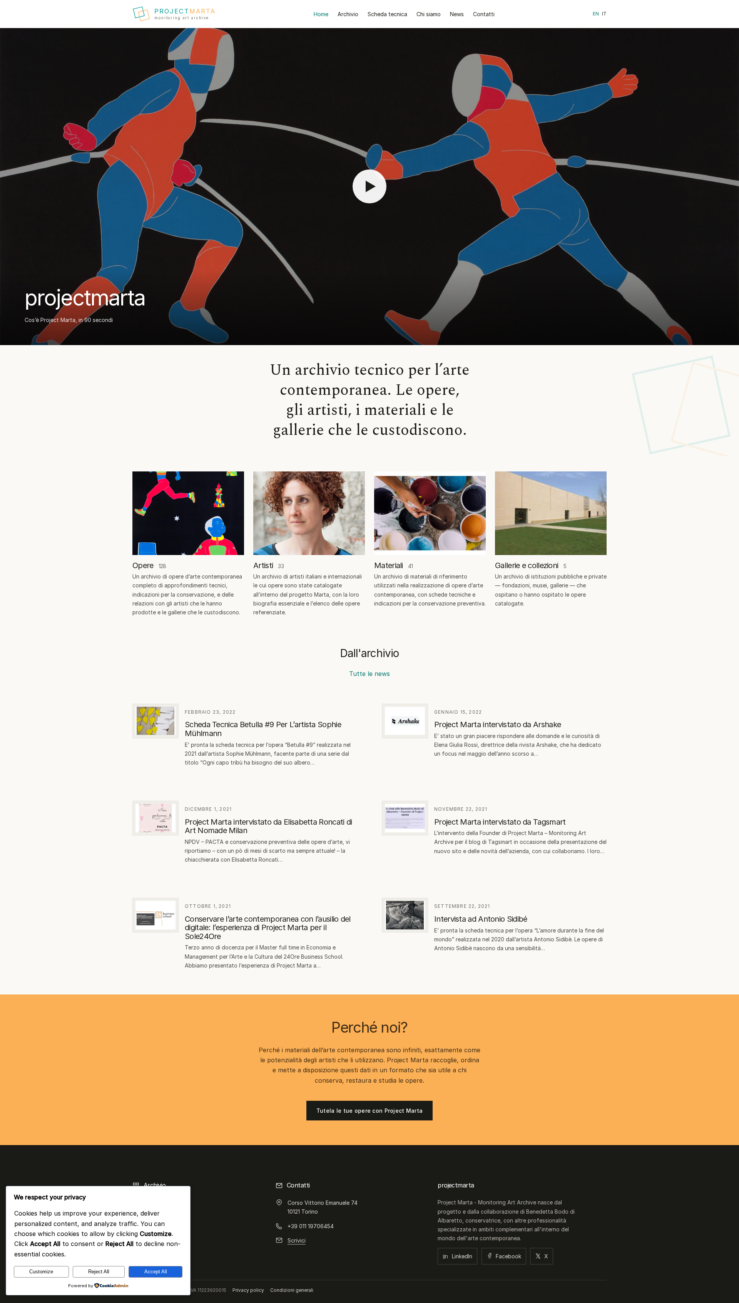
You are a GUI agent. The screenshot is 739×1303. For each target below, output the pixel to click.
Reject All (98, 1271)
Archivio (348, 14)
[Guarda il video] (369, 186)
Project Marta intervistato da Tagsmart (499, 822)
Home (321, 14)
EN (596, 14)
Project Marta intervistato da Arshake (497, 724)
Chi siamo (428, 14)
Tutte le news (369, 673)
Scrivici (297, 1240)
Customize (41, 1271)
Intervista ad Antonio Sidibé (480, 919)
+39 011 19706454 (311, 1226)
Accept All (155, 1271)
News (457, 14)
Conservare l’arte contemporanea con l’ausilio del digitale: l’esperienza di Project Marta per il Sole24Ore (268, 927)
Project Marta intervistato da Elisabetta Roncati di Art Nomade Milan (268, 826)
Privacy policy (248, 1290)
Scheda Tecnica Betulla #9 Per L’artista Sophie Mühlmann (263, 729)
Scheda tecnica (387, 14)
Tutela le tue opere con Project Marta (369, 1110)
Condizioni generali (291, 1290)
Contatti (484, 14)
